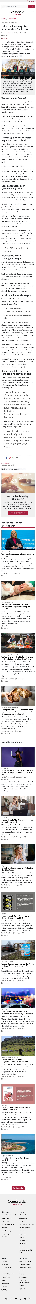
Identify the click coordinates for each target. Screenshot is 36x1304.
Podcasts (4, 1228)
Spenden (22, 1289)
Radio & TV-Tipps (6, 1231)
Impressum (22, 1244)
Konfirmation (5, 1284)
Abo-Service (23, 1218)
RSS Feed (22, 1286)
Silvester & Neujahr (7, 1274)
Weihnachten (5, 1277)
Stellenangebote (24, 1228)
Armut (11, 469)
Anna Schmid (8, 33)
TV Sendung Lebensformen (5, 1235)
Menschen (12, 18)
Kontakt (21, 1231)
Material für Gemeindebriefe (24, 1281)
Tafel (23, 469)
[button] (4, 38)
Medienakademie (24, 1264)
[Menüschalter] (32, 12)
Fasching (4, 1261)
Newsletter (22, 1237)
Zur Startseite (18, 1188)
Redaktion (22, 1234)
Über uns (22, 1247)
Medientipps (5, 1221)
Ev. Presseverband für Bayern (25, 1251)
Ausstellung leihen (25, 1261)
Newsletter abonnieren (18, 513)
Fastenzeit (4, 1264)
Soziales (4, 469)
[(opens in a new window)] (6, 1299)
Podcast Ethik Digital (7, 1224)
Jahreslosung (23, 1277)
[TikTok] (20, 1299)
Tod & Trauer (5, 1290)
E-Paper (21, 1221)
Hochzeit (4, 1287)
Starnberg (17, 469)
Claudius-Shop (23, 1215)
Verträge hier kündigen (26, 1224)
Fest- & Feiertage (6, 1268)
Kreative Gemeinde (25, 1268)
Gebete (21, 1274)
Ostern (3, 1271)
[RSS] (30, 1299)
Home (3, 18)
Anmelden (32, 1)
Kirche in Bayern (6, 1218)
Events (21, 1271)
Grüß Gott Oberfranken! (8, 1215)
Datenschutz (23, 1240)
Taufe (3, 1280)
